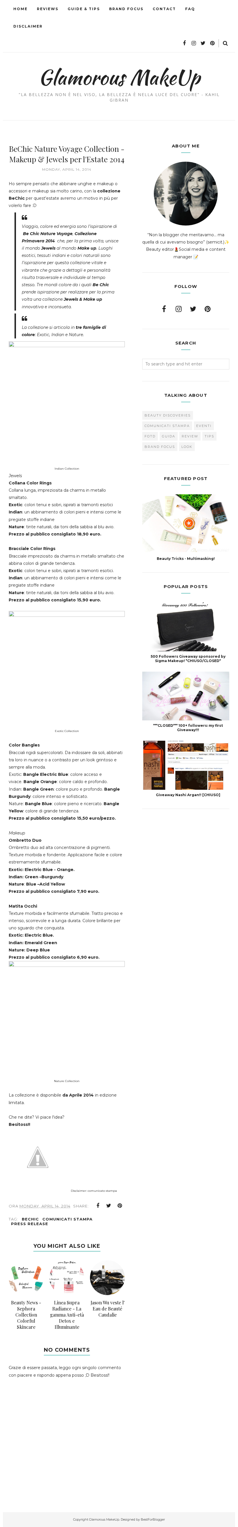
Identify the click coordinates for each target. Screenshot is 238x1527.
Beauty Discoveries (168, 415)
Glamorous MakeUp (119, 77)
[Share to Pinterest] (120, 1205)
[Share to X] (108, 1205)
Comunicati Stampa (67, 1219)
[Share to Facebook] (97, 1205)
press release (29, 1223)
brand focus (160, 447)
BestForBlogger (153, 1519)
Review (190, 436)
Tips (209, 436)
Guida (168, 436)
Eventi (204, 426)
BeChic (30, 1219)
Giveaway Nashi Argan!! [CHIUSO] (188, 795)
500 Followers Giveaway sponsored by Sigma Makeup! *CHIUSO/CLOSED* (188, 658)
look (186, 447)
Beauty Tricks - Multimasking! (186, 558)
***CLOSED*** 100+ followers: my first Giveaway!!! (188, 727)
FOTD (150, 436)
